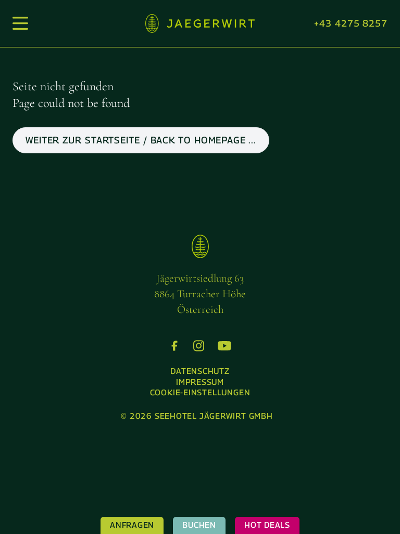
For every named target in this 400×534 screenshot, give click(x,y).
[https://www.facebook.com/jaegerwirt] (174, 345)
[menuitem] (200, 371)
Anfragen (132, 525)
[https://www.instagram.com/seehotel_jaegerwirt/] (198, 345)
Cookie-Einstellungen (200, 392)
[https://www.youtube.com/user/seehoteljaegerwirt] (224, 346)
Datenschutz (200, 371)
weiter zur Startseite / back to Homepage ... (141, 140)
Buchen (199, 525)
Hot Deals (267, 525)
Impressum (200, 382)
